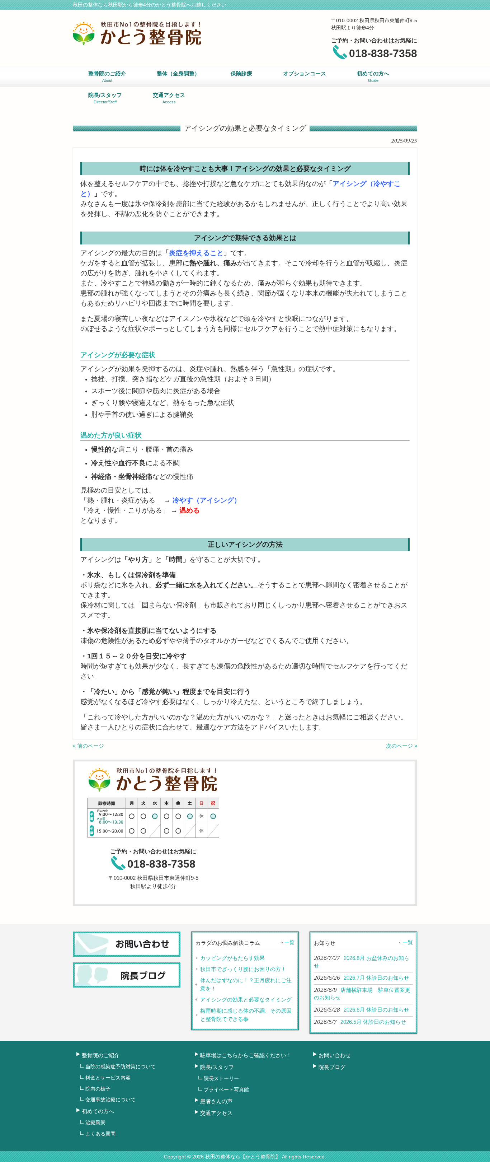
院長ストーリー (221, 1078)
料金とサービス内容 (108, 1078)
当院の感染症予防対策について (120, 1066)
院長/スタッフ (217, 1067)
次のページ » (401, 746)
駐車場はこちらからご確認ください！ (246, 1055)
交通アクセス (216, 1113)
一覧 (289, 942)
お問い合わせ (335, 1055)
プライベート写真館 (226, 1089)
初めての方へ (98, 1111)
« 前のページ (88, 746)
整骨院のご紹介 (100, 1055)
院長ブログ (332, 1067)
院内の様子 (97, 1089)
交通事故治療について (110, 1099)
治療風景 (95, 1122)
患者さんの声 (216, 1101)
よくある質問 (100, 1134)
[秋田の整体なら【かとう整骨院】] (137, 42)
